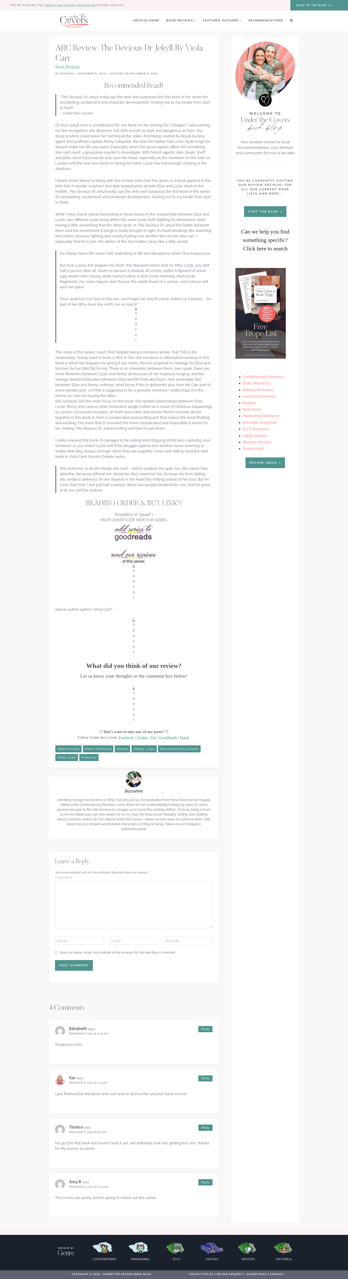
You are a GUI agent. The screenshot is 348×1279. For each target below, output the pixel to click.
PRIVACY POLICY (201, 1274)
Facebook (126, 737)
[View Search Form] (291, 20)
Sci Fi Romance (256, 429)
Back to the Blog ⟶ (314, 5)
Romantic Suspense (260, 422)
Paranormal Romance (261, 416)
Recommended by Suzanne (179, 749)
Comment (64, 877)
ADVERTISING (257, 1274)
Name (63, 941)
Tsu (153, 737)
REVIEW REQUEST (230, 1274)
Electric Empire (68, 749)
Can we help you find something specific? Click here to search (265, 240)
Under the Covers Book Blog (70, 5)
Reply (205, 1029)
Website (172, 941)
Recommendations (266, 20)
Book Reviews (67, 67)
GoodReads (168, 737)
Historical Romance (259, 396)
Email (184, 737)
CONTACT (277, 1274)
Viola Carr (88, 757)
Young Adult (253, 448)
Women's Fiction (257, 442)
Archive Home (146, 20)
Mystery (249, 403)
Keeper (122, 749)
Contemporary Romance (264, 377)
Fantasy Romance (258, 390)
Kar (72, 1077)
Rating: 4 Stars (144, 749)
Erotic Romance (256, 383)
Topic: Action (66, 757)
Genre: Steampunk (98, 749)
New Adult (252, 409)
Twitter (142, 737)
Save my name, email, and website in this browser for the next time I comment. (118, 952)
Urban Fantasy (255, 435)
